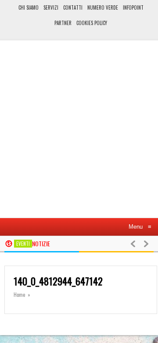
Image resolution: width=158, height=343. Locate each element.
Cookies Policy (91, 22)
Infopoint (133, 7)
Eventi (23, 243)
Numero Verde (102, 7)
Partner (63, 22)
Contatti (73, 7)
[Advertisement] (79, 133)
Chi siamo (28, 7)
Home (19, 294)
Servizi (50, 7)
